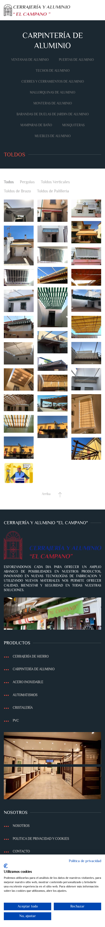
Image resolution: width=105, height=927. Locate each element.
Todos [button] (9, 182)
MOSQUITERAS (73, 125)
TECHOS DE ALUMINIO (53, 70)
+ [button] (19, 211)
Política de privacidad (85, 861)
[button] (98, 10)
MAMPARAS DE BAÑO (36, 125)
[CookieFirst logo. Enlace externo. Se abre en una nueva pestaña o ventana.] (6, 866)
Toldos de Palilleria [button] (53, 191)
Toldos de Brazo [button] (17, 191)
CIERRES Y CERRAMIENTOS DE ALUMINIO (52, 81)
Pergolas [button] (27, 182)
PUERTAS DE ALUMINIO (76, 60)
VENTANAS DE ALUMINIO (30, 60)
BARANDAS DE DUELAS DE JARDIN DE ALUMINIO (53, 114)
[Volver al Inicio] (37, 10)
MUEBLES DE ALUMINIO (53, 136)
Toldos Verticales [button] (55, 182)
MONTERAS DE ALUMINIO (52, 103)
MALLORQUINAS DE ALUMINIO (52, 92)
